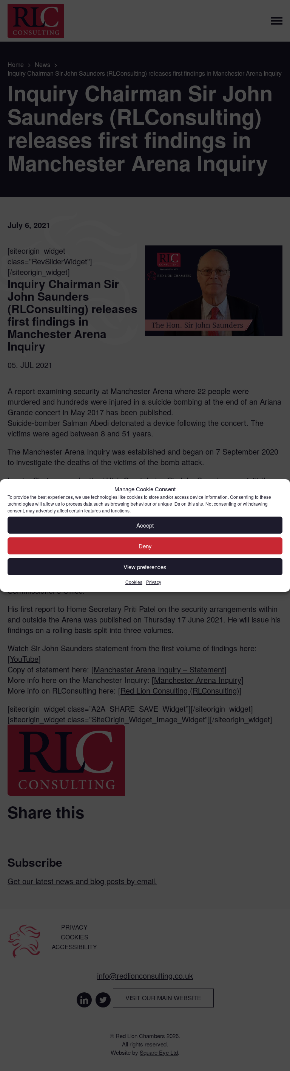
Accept (145, 525)
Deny (145, 546)
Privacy (153, 582)
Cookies (133, 582)
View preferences (145, 567)
